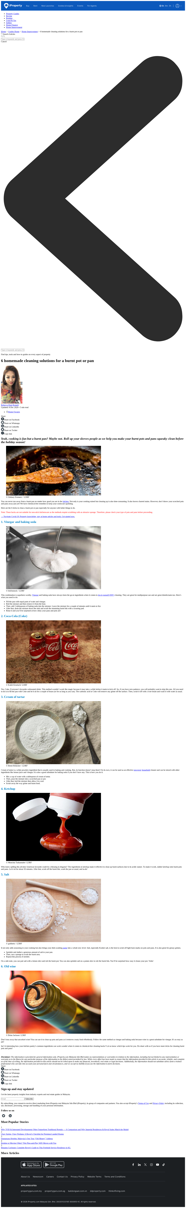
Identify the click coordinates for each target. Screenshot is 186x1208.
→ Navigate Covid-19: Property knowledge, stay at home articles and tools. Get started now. (38, 516)
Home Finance (12, 25)
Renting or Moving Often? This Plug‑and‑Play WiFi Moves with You (28, 1143)
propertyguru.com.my (31, 1191)
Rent (35, 6)
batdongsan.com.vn (77, 1191)
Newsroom (38, 1176)
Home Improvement (14, 27)
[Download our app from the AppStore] (31, 1164)
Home (3, 32)
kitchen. (66, 501)
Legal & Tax (11, 20)
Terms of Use (143, 1103)
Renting (9, 18)
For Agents (92, 6)
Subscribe (29, 1099)
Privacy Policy (158, 1103)
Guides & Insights (65, 6)
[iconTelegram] (8, 1116)
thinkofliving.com (117, 1191)
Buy (27, 6)
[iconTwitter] (3, 1116)
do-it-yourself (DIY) (106, 595)
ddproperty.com (98, 1191)
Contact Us (62, 1176)
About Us (25, 1176)
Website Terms (94, 1176)
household (146, 770)
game (64, 948)
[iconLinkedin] (10, 1116)
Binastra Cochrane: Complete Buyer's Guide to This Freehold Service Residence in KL (36, 1148)
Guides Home (13, 32)
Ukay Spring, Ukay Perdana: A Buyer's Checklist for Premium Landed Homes (32, 1134)
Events (80, 6)
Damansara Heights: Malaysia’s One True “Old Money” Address (27, 1139)
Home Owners (14, 412)
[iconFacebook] (1, 1116)
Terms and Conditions (114, 1176)
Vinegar (35, 595)
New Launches (47, 6)
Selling (9, 23)
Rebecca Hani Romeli (10, 405)
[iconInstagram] (6, 1116)
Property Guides (12, 14)
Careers (50, 1176)
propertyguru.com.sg (55, 1191)
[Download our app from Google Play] (54, 1164)
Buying (9, 16)
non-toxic (137, 770)
